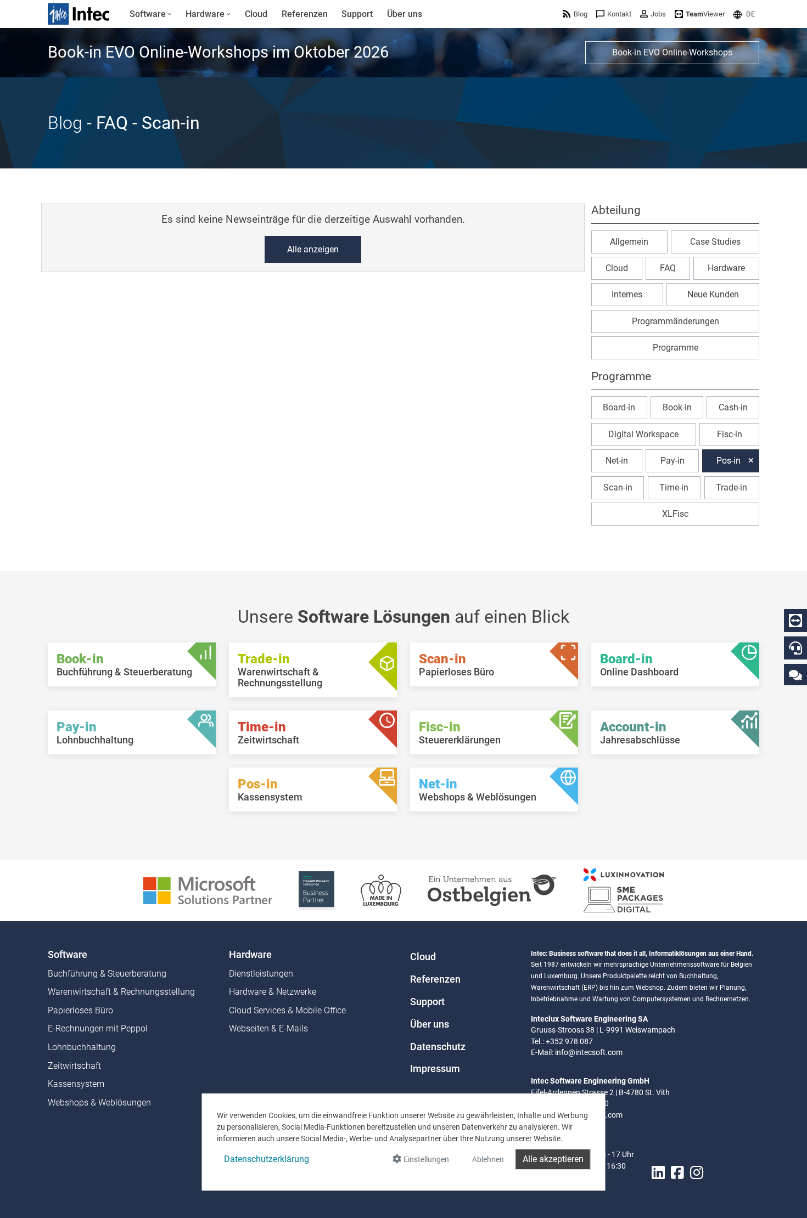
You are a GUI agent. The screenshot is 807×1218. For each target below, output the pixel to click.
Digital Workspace (643, 434)
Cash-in (733, 407)
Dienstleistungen (261, 973)
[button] (744, 14)
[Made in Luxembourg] (381, 889)
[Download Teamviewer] (795, 620)
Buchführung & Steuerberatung (107, 973)
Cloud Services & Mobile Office (287, 1010)
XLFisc (675, 514)
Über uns (429, 1024)
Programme (675, 347)
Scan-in (617, 487)
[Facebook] (677, 1173)
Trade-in (731, 487)
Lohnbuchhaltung (82, 1047)
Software (67, 954)
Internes (627, 294)
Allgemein (629, 241)
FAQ (668, 268)
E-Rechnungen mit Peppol (98, 1028)
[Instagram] (696, 1173)
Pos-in (728, 460)
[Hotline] (795, 647)
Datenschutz (438, 1046)
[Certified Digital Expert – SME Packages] (624, 889)
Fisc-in (729, 434)
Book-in (677, 407)
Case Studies (715, 241)
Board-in (619, 407)
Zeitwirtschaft (74, 1066)
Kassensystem (76, 1084)
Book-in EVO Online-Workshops (672, 52)
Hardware (726, 268)
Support (427, 1001)
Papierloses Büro (80, 1010)
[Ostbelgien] (492, 889)
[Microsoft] (207, 889)
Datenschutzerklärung (266, 1159)
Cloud (617, 268)
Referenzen (435, 979)
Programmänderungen (675, 321)
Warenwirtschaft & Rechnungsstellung (121, 991)
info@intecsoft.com (589, 1052)
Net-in (617, 460)
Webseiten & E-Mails (268, 1028)
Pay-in (672, 460)
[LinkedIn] (658, 1173)
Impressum (435, 1068)
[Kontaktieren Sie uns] (795, 674)
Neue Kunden (713, 294)
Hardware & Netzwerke (272, 991)
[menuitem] (150, 14)
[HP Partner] (316, 889)
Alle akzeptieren (553, 1159)
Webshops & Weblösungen (99, 1102)
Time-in (673, 487)
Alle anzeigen (313, 249)
